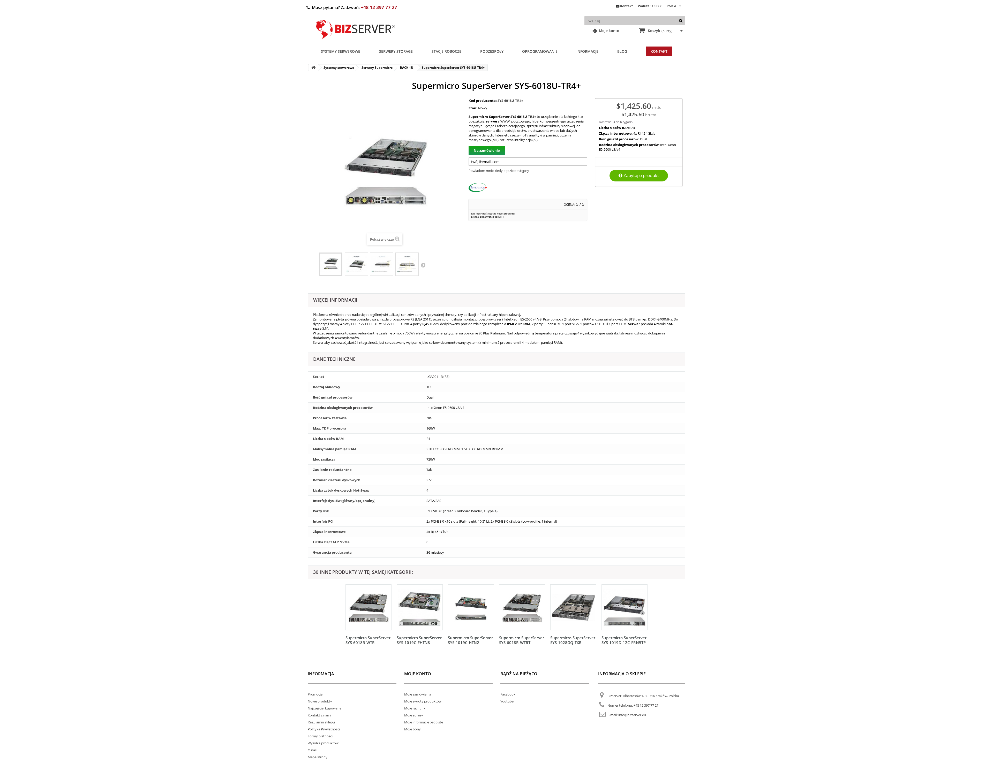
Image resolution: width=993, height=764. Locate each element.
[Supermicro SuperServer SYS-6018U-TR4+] (330, 264)
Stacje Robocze (446, 51)
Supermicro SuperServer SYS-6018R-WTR (367, 640)
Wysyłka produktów (323, 743)
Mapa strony (317, 757)
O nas (312, 750)
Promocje (315, 694)
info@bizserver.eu (632, 715)
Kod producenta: (483, 100)
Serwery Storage (396, 51)
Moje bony (412, 729)
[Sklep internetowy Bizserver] (355, 41)
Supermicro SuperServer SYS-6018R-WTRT (521, 640)
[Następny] (642, 612)
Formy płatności (320, 736)
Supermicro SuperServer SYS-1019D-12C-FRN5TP (623, 640)
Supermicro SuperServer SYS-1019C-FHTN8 (419, 640)
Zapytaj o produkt (640, 175)
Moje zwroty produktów (422, 701)
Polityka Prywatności (324, 729)
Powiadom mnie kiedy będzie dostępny (499, 170)
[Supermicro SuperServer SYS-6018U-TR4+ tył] (407, 264)
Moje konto (608, 30)
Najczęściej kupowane (324, 708)
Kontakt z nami (319, 715)
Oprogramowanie (540, 51)
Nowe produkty (320, 701)
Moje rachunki (415, 708)
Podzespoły (491, 51)
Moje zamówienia (417, 694)
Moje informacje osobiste (423, 722)
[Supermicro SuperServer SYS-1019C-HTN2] (471, 607)
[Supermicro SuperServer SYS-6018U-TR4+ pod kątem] (356, 264)
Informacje (587, 51)
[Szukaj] (680, 20)
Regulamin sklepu (321, 722)
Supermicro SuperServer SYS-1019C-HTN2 (470, 640)
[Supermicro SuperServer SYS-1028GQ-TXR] (573, 607)
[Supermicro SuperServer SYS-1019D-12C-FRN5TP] (624, 607)
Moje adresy (413, 715)
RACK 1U (406, 67)
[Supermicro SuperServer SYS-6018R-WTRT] (522, 607)
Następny (423, 265)
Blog (622, 51)
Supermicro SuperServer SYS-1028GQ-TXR (572, 640)
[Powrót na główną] (313, 67)
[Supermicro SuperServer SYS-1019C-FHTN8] (420, 607)
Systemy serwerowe (340, 51)
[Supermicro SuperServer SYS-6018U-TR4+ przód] (381, 264)
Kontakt (626, 6)
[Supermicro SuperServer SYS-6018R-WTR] (368, 607)
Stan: (473, 108)
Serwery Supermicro (377, 67)
